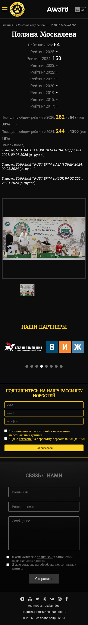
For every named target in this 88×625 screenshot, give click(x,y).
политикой (42, 431)
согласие (25, 439)
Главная (7, 25)
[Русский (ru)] (77, 9)
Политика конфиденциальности (44, 612)
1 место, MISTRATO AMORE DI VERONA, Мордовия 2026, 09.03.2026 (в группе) (41, 152)
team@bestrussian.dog (44, 606)
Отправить (44, 578)
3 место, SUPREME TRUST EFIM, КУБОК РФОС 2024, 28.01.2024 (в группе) (42, 180)
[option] (44, 238)
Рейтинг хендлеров (31, 25)
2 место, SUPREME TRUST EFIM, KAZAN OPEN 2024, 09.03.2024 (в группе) (42, 166)
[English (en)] (83, 9)
